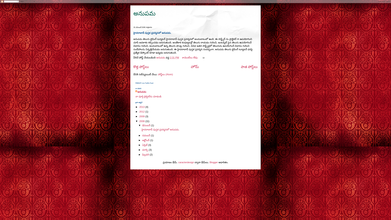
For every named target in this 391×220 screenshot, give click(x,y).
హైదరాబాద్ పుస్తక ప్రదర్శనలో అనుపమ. (152, 32)
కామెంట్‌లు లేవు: (190, 57)
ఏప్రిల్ (145, 145)
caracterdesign (186, 162)
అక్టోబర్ (146, 140)
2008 (142, 121)
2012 (142, 111)
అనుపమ (144, 13)
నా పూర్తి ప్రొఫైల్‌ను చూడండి (148, 96)
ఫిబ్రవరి (146, 154)
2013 (142, 107)
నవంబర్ (146, 135)
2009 (142, 116)
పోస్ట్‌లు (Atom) (165, 74)
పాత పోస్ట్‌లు (249, 67)
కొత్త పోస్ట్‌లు (141, 67)
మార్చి (145, 149)
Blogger (214, 162)
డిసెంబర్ (146, 125)
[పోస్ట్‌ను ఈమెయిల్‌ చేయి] (203, 57)
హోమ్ (195, 67)
